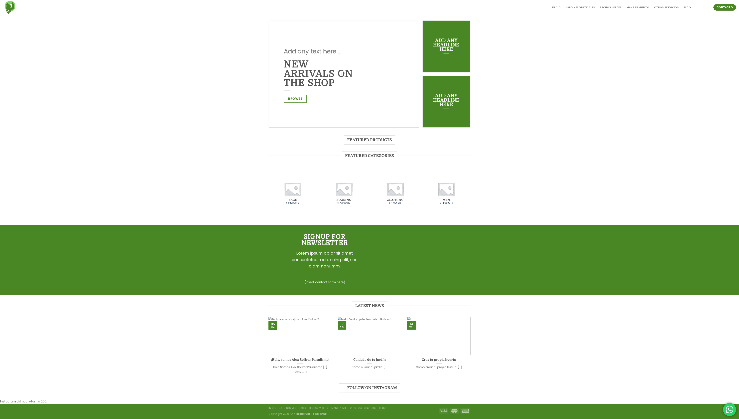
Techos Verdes (610, 7)
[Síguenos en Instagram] (700, 7)
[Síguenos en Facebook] (695, 7)
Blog (687, 7)
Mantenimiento (638, 7)
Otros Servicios (666, 7)
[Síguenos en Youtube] (705, 7)
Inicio (556, 7)
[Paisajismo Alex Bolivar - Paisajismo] (20, 7)
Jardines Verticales (580, 7)
